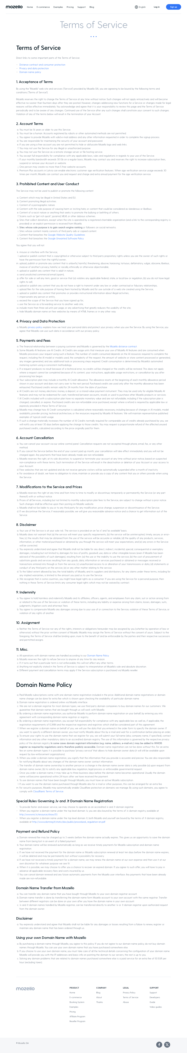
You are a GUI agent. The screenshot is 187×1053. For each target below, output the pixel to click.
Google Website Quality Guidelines (66, 234)
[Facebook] (159, 1045)
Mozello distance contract (123, 346)
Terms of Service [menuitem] (130, 997)
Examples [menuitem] (58, 7)
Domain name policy (30, 72)
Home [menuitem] (30, 7)
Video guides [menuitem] (156, 1007)
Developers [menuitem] (155, 997)
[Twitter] (167, 1045)
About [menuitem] (99, 997)
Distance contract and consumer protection (42, 64)
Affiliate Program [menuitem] (77, 1016)
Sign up (173, 7)
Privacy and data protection (34, 68)
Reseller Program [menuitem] (77, 1021)
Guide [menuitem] (152, 1002)
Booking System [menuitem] (77, 1002)
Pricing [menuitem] (70, 7)
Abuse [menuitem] (126, 1002)
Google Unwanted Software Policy (66, 238)
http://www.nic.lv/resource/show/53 (38, 814)
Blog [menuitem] (92, 7)
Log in (156, 7)
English (142, 7)
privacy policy (35, 327)
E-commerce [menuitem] (43, 7)
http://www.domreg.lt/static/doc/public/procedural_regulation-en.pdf (68, 821)
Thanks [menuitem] (99, 1002)
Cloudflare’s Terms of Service (48, 791)
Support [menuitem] (81, 7)
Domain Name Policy (98, 655)
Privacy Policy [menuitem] (129, 992)
